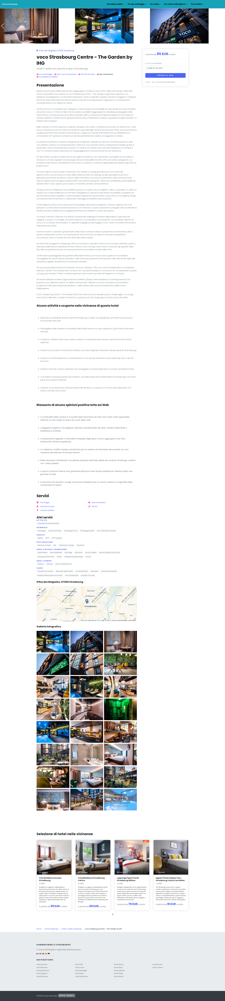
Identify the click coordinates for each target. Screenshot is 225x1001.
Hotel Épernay (42, 976)
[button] (112, 41)
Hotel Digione (42, 973)
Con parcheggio (45, 74)
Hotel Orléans (119, 970)
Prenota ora (165, 75)
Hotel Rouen (157, 964)
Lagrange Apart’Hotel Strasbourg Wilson (128, 879)
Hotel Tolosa (158, 967)
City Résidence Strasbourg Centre (91, 879)
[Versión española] (43, 954)
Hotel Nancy (119, 964)
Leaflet (85, 620)
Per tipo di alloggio (136, 4)
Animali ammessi (88, 74)
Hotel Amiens (42, 964)
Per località (196, 4)
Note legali (66, 995)
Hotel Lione (79, 967)
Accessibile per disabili (48, 77)
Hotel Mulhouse (81, 976)
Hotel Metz (79, 973)
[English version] (40, 954)
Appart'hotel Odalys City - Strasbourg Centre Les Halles (170, 879)
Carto (98, 620)
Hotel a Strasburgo (9, 4)
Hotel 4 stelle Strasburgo (72, 929)
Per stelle (154, 4)
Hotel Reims (119, 976)
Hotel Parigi (118, 973)
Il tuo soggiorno (153, 63)
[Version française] (37, 954)
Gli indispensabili (114, 4)
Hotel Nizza (118, 967)
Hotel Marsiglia (81, 970)
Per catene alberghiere (174, 4)
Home (39, 929)
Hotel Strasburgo (51, 929)
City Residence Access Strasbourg (50, 879)
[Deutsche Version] (49, 954)
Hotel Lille (79, 964)
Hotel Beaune (42, 967)
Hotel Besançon (43, 970)
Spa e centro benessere (66, 74)
